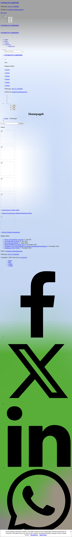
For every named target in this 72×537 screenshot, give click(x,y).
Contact (10, 265)
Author (10, 264)
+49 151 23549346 (13, 6)
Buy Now (4, 13)
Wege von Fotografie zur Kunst (13, 239)
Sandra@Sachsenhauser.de (14, 251)
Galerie (6, 43)
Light (10, 18)
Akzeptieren (34, 535)
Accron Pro (23, 257)
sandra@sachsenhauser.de (15, 9)
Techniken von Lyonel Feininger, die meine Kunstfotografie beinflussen (25, 246)
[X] (37, 404)
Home (6, 39)
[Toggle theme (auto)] (5, 16)
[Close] (5, 59)
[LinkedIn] (37, 468)
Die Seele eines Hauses (11, 243)
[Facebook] (37, 337)
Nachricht (7, 44)
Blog (5, 41)
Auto (10, 21)
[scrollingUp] (1, 269)
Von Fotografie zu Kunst (11, 241)
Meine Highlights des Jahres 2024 (14, 244)
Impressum (11, 46)
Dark (10, 19)
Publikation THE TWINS (12, 248)
